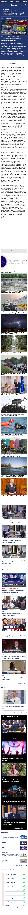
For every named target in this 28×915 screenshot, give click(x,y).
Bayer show (5, 852)
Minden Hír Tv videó (18, 828)
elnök (2, 36)
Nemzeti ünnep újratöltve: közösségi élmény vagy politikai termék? (13, 636)
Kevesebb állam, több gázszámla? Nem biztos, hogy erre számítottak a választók (14, 657)
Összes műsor (20, 908)
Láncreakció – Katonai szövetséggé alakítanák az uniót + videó (11, 541)
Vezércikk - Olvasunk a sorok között (10, 588)
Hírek (3, 611)
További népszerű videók (19, 712)
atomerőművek (16, 36)
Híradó (3, 836)
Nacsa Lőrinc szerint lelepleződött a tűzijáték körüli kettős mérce (13, 802)
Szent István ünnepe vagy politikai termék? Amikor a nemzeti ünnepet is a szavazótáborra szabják (18, 14)
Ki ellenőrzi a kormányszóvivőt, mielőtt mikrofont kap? (12, 678)
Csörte (3, 847)
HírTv (2, 18)
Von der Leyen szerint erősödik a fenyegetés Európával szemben (13, 823)
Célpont (4, 842)
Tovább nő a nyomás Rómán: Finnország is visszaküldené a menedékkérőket (13, 780)
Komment (4, 632)
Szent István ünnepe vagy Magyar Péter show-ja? (12, 759)
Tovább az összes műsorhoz (18, 865)
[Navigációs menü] (2, 5)
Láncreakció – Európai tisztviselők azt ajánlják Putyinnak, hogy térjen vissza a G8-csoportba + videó (14, 561)
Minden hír (21, 683)
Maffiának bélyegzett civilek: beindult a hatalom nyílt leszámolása (12, 614)
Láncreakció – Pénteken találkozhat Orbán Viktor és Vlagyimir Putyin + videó (13, 521)
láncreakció (7, 36)
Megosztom (13, 63)
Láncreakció (8, 18)
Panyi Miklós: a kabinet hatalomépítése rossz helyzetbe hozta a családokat (13, 737)
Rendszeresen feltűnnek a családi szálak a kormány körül (13, 707)
